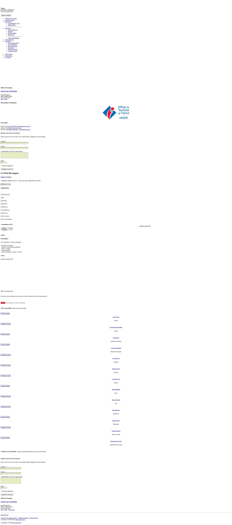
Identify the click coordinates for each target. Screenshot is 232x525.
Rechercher (8, 22)
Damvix (3, 177)
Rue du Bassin (116, 410)
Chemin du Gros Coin (116, 441)
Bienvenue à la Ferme (15, 128)
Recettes (10, 31)
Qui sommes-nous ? (13, 43)
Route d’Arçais (116, 369)
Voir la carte (11, 509)
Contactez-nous (12, 51)
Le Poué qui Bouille (116, 348)
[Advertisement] (116, 72)
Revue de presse (12, 46)
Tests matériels (9, 39)
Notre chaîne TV (13, 30)
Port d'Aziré (116, 317)
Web (2, 99)
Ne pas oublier (12, 33)
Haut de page (4, 515)
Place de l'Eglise (116, 400)
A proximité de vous (14, 23)
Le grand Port (116, 358)
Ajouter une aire (9, 20)
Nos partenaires (12, 44)
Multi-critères (12, 25)
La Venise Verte (116, 379)
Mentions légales (13, 49)
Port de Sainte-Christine (116, 327)
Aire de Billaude (116, 389)
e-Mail (5, 99)
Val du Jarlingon (116, 431)
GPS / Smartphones (13, 38)
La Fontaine (116, 337)
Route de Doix (116, 420)
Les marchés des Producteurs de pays (19, 126)
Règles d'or (11, 35)
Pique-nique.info (20, 519)
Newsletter (11, 48)
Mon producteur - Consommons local (19, 129)
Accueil (3, 518)
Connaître (7, 41)
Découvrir (8, 28)
